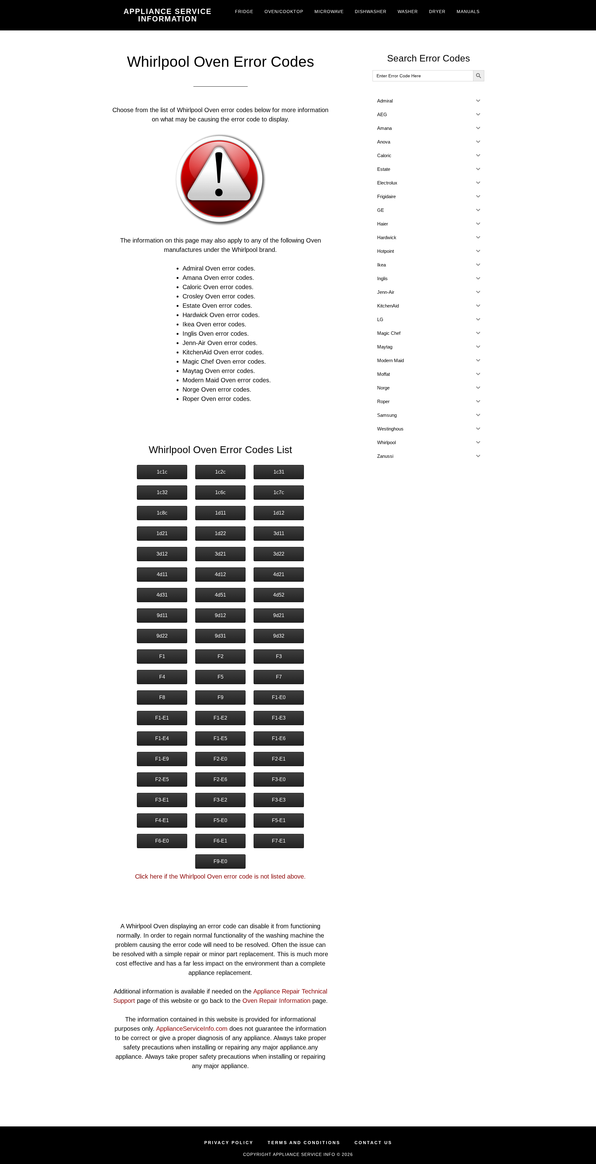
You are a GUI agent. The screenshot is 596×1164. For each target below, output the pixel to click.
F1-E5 (220, 738)
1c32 (162, 492)
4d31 (162, 595)
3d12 (162, 554)
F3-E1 (162, 800)
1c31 (278, 472)
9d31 (220, 636)
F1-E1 (162, 718)
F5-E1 (279, 820)
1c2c (220, 472)
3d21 (220, 554)
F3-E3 (279, 800)
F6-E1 (220, 840)
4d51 (220, 595)
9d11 (162, 615)
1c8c (162, 513)
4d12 (220, 574)
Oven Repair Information (276, 1000)
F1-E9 (162, 759)
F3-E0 (279, 779)
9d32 (278, 636)
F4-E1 (162, 820)
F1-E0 (279, 697)
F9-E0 (220, 861)
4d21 (278, 574)
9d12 (220, 615)
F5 (221, 677)
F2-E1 (279, 759)
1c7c (278, 492)
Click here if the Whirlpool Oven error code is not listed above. (220, 876)
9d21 (278, 615)
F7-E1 (279, 840)
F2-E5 (162, 779)
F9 (221, 697)
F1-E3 (279, 718)
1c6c (220, 492)
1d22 (220, 533)
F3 (279, 656)
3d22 (278, 554)
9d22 (162, 636)
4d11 (162, 574)
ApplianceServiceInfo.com (192, 1028)
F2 (221, 656)
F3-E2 (220, 800)
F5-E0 (220, 820)
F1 (162, 656)
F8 (162, 697)
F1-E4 (162, 738)
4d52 (278, 595)
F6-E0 (162, 840)
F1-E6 (279, 738)
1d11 (220, 513)
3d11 (278, 533)
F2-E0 (220, 759)
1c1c (162, 472)
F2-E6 (220, 779)
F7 (279, 677)
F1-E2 (220, 718)
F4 (162, 677)
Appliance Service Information (168, 15)
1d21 (162, 533)
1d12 (278, 513)
